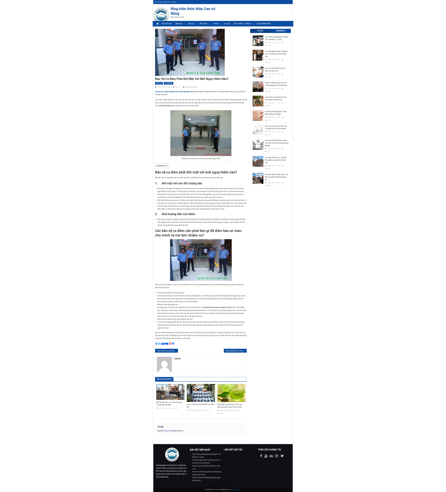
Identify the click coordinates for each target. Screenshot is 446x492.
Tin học (191, 24)
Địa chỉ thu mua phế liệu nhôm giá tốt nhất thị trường (168, 351)
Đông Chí (220, 413)
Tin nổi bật (168, 83)
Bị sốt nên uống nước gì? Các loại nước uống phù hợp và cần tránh (229, 406)
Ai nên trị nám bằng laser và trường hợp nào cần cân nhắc (276, 84)
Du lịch (227, 24)
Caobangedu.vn (162, 465)
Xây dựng (203, 24)
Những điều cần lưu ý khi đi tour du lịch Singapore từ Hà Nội (236, 351)
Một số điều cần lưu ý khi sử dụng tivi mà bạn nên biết (169, 403)
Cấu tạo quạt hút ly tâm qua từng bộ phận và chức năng (276, 127)
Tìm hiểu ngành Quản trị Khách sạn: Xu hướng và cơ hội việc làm (276, 53)
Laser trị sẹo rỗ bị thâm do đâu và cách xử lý (275, 69)
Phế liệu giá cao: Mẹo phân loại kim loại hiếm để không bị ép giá (276, 177)
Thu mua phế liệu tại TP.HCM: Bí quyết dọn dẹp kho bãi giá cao (276, 160)
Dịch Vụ (158, 83)
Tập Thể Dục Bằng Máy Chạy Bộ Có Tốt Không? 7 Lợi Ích (276, 38)
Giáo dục (179, 24)
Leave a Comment (191, 87)
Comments (280, 31)
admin (177, 87)
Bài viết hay (167, 24)
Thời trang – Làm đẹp (242, 24)
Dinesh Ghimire (236, 489)
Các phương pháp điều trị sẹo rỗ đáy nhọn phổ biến (276, 113)
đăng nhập (168, 431)
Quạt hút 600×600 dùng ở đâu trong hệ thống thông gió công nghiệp (276, 143)
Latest (260, 31)
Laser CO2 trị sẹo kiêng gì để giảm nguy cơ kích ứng (275, 98)
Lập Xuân (268, 45)
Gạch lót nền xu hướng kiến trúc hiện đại (200, 405)
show (165, 166)
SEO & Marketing (264, 24)
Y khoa (215, 24)
